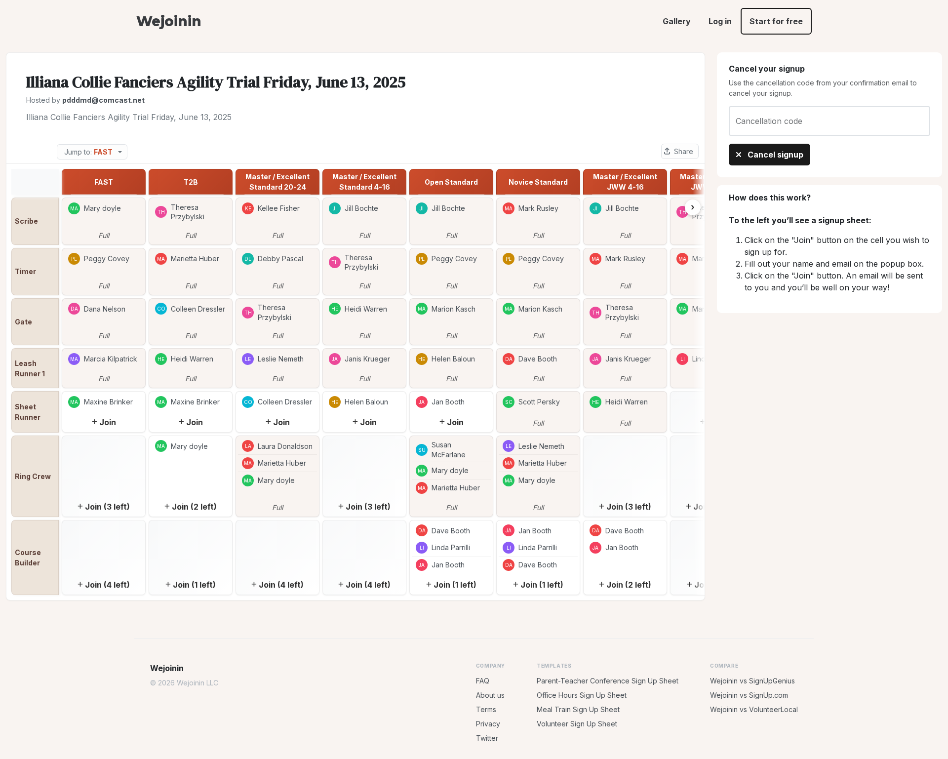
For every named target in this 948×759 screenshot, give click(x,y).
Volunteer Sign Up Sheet (577, 723)
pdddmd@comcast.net (103, 100)
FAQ (482, 681)
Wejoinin (168, 21)
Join (107, 422)
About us (490, 695)
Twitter (487, 738)
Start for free (776, 21)
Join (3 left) (107, 507)
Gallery (677, 21)
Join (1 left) (194, 585)
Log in (720, 21)
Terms (486, 709)
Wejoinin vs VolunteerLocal (754, 709)
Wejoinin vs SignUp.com (749, 695)
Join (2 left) (194, 507)
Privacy (488, 723)
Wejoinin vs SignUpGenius (752, 681)
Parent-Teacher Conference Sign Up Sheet (607, 681)
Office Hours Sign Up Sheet (582, 695)
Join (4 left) (107, 585)
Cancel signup (774, 155)
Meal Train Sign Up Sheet (578, 709)
